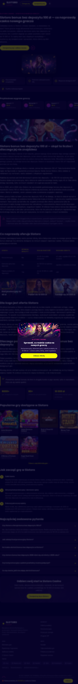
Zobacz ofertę (39, 356)
